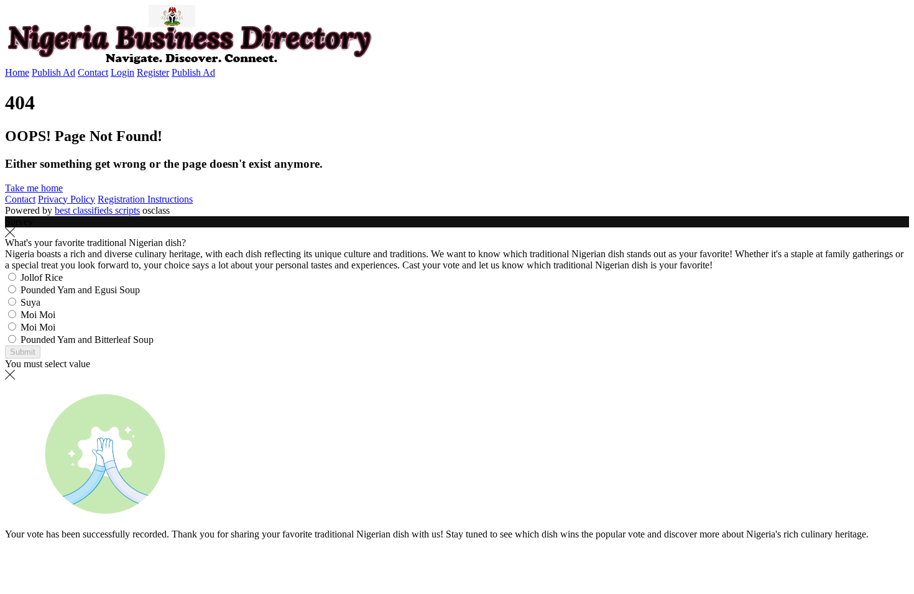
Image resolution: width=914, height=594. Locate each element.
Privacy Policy (66, 199)
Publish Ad (53, 72)
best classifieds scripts (97, 210)
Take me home (34, 188)
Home (17, 72)
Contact (93, 72)
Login (122, 72)
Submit (22, 352)
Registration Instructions (145, 199)
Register (153, 72)
